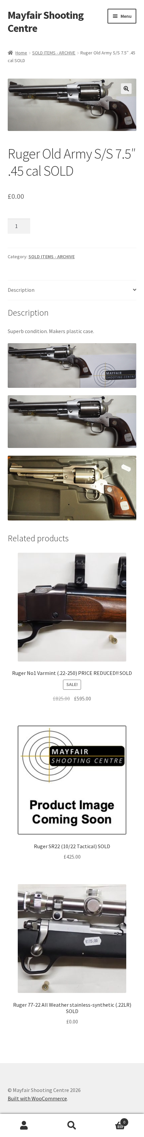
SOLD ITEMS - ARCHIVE (53, 53)
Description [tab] (21, 289)
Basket (111, 1120)
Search (72, 1125)
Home (21, 53)
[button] (126, 88)
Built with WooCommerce (37, 1098)
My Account (24, 1125)
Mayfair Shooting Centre (45, 21)
